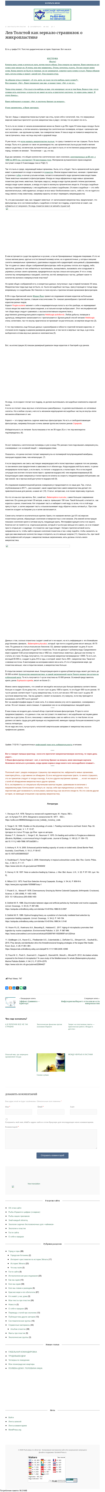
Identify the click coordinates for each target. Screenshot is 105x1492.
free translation (34, 1183)
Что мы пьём (16, 1267)
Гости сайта (13, 1232)
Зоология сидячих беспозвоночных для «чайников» (31, 1224)
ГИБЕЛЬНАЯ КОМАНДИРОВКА (22, 1351)
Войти (11, 1417)
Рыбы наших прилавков (19, 1216)
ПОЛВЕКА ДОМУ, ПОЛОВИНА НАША (25, 1368)
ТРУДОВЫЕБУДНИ (17, 1355)
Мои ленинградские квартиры (21, 1364)
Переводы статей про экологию (22, 1312)
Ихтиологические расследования (23, 1275)
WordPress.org (14, 1429)
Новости (12, 1304)
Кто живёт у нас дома (17, 1296)
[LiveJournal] (24, 988)
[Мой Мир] (13, 988)
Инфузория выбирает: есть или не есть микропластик (80, 1002)
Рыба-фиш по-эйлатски (52, 14)
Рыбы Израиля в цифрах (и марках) (24, 1212)
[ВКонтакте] (6, 988)
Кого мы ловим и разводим (20, 1288)
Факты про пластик (16, 1333)
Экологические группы (18, 1337)
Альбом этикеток (18, 1329)
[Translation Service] (13, 1186)
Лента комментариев (17, 1425)
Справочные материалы (19, 1324)
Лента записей (14, 1421)
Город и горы (14, 1251)
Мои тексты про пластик (17, 27)
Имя (7, 1106)
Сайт (72, 1106)
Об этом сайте (14, 1207)
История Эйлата (17, 1263)
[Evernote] (21, 988)
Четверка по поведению (18, 1360)
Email (41, 1106)
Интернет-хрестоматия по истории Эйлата (29, 1259)
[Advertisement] (52, 373)
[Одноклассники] (10, 988)
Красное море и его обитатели (21, 1292)
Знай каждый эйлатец (18, 1220)
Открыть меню (53, 3)
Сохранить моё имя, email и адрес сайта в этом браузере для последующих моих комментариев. (49, 1122)
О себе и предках (16, 1236)
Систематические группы (19, 1320)
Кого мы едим (14, 1283)
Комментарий (12, 1126)
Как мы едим (14, 1279)
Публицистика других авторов (21, 1316)
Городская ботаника (19, 1255)
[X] (17, 988)
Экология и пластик (17, 1228)
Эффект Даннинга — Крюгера (29, 1002)
